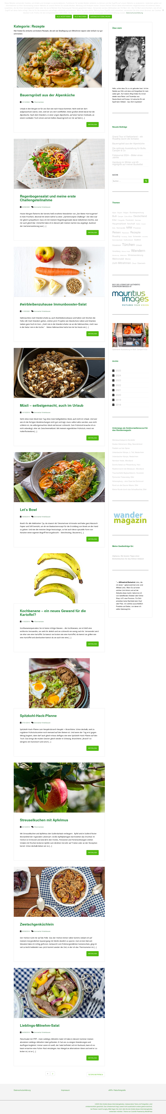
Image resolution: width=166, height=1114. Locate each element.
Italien (138, 224)
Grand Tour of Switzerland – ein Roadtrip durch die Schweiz (127, 137)
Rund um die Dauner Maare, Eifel (125, 485)
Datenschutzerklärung (22, 1090)
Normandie (121, 228)
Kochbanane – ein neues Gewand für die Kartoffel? (53, 612)
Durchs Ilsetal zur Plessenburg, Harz (126, 464)
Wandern (138, 250)
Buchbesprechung (137, 212)
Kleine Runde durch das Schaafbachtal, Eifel (129, 489)
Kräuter (143, 224)
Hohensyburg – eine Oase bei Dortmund (127, 481)
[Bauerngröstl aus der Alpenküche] (59, 63)
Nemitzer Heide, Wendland (122, 460)
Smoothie (145, 236)
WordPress (148, 1111)
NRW (129, 227)
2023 (118, 380)
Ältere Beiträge (95, 1074)
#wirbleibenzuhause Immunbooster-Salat (53, 304)
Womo (128, 258)
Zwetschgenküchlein (37, 924)
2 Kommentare (38, 102)
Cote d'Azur (128, 216)
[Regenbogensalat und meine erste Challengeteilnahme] (59, 164)
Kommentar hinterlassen (41, 207)
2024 (118, 375)
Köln (113, 228)
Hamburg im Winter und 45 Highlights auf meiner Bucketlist (127, 163)
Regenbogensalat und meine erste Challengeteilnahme (48, 198)
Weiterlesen (92, 124)
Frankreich (130, 220)
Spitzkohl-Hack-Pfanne (38, 715)
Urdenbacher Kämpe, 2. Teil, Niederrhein (128, 452)
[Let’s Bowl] (59, 477)
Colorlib (133, 1111)
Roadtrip (116, 236)
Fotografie (121, 220)
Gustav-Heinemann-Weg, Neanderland (127, 444)
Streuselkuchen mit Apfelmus (44, 819)
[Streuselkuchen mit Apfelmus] (59, 788)
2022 (118, 385)
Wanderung (115, 255)
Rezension (125, 233)
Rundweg (124, 236)
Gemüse (138, 220)
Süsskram (116, 245)
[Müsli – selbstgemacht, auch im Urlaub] (59, 373)
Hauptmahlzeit (119, 223)
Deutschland (140, 216)
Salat (130, 236)
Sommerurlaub (117, 240)
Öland (134, 263)
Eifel (114, 219)
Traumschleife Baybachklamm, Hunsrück (128, 473)
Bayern (119, 212)
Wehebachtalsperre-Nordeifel (123, 440)
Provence (137, 228)
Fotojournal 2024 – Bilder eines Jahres (127, 156)
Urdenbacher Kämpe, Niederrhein (125, 456)
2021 (118, 390)
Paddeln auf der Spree (121, 448)
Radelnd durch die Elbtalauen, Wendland (128, 469)
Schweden (137, 236)
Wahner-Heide (126, 251)
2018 (118, 404)
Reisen (116, 232)
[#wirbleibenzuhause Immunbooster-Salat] (59, 272)
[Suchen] (146, 181)
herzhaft (131, 223)
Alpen (114, 212)
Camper (120, 216)
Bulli (114, 216)
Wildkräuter (123, 255)
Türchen (128, 244)
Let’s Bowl (28, 509)
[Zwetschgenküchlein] (59, 892)
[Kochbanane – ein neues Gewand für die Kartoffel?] (59, 578)
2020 (118, 395)
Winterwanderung (135, 255)
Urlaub (139, 245)
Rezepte (135, 232)
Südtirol (137, 239)
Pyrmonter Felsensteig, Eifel (123, 477)
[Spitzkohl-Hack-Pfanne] (59, 683)
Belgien (126, 212)
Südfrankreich (128, 240)
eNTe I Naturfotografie (117, 1090)
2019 (118, 399)
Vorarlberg (116, 251)
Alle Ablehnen (80, 16)
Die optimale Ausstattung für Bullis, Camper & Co (129, 149)
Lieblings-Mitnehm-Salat (39, 1025)
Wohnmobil (118, 258)
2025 (118, 370)
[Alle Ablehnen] (163, 10)
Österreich (141, 263)
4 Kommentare (38, 621)
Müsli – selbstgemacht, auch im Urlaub (51, 405)
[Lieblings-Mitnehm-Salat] (59, 993)
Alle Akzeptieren (63, 16)
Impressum (65, 1090)
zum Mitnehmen (121, 263)
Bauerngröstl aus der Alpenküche (47, 94)
